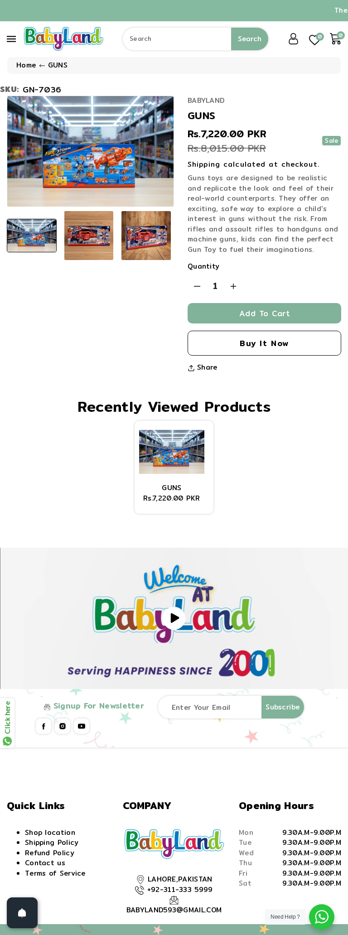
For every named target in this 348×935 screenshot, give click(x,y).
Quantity (203, 266)
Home (26, 65)
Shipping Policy (52, 842)
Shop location (50, 832)
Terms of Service (55, 873)
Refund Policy (49, 853)
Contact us (45, 863)
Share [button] (207, 367)
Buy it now (264, 343)
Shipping (204, 164)
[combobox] (195, 39)
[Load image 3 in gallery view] (146, 235)
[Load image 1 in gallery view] (32, 235)
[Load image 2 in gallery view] (89, 235)
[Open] (22, 912)
